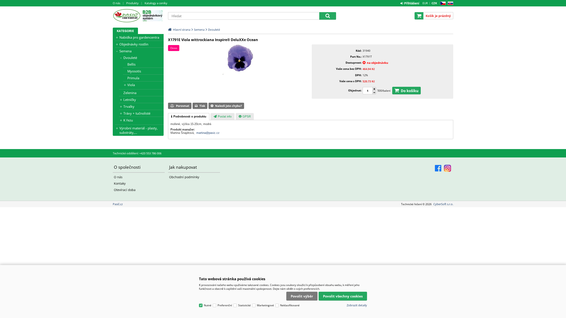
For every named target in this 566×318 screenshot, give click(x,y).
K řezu (128, 120)
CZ (442, 3)
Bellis (131, 64)
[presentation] (188, 116)
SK (449, 3)
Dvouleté (130, 57)
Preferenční (225, 305)
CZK (434, 3)
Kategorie (125, 31)
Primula (133, 78)
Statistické (244, 305)
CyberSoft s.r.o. (443, 204)
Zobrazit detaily (357, 305)
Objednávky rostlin (133, 44)
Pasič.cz (126, 16)
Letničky (129, 99)
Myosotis (134, 71)
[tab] (188, 116)
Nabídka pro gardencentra (139, 37)
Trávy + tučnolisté (136, 113)
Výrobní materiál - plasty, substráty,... (138, 130)
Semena (125, 51)
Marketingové (265, 305)
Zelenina (129, 93)
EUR (425, 3)
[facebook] (438, 168)
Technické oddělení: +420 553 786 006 (137, 153)
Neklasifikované (290, 305)
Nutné (207, 305)
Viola (131, 85)
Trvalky (128, 106)
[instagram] (447, 168)
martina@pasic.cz (208, 132)
